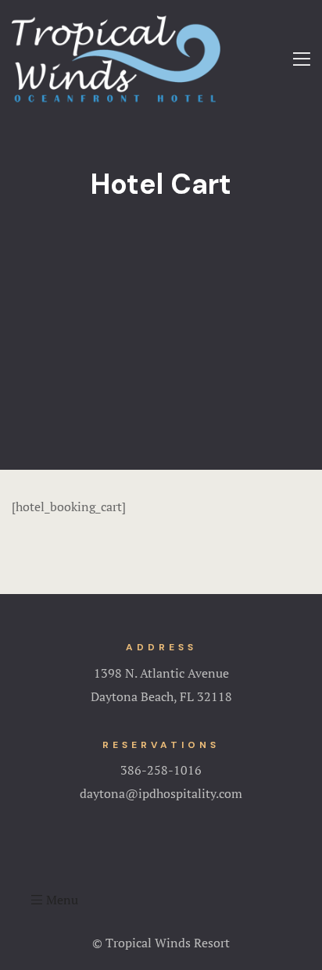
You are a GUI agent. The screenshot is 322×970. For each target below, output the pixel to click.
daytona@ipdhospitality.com (161, 793)
